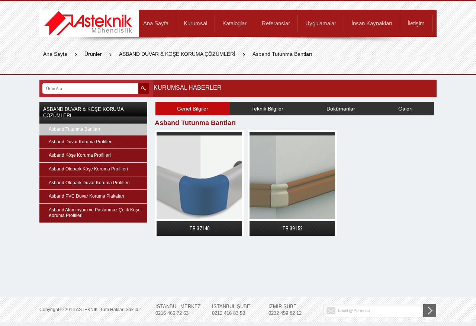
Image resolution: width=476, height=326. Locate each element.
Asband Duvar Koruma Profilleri (81, 141)
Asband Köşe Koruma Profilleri (80, 155)
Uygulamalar (320, 23)
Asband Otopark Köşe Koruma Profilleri (88, 169)
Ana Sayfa (155, 23)
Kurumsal (195, 23)
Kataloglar (234, 23)
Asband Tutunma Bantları (282, 54)
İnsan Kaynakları (371, 23)
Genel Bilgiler (192, 109)
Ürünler (93, 54)
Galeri (405, 109)
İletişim (416, 23)
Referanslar (276, 23)
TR (414, 5)
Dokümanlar (341, 109)
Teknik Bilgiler (267, 109)
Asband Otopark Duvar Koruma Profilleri (89, 182)
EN (425, 5)
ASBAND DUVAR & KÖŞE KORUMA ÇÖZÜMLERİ (177, 54)
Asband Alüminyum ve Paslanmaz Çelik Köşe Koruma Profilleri (95, 212)
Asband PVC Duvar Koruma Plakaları (86, 196)
